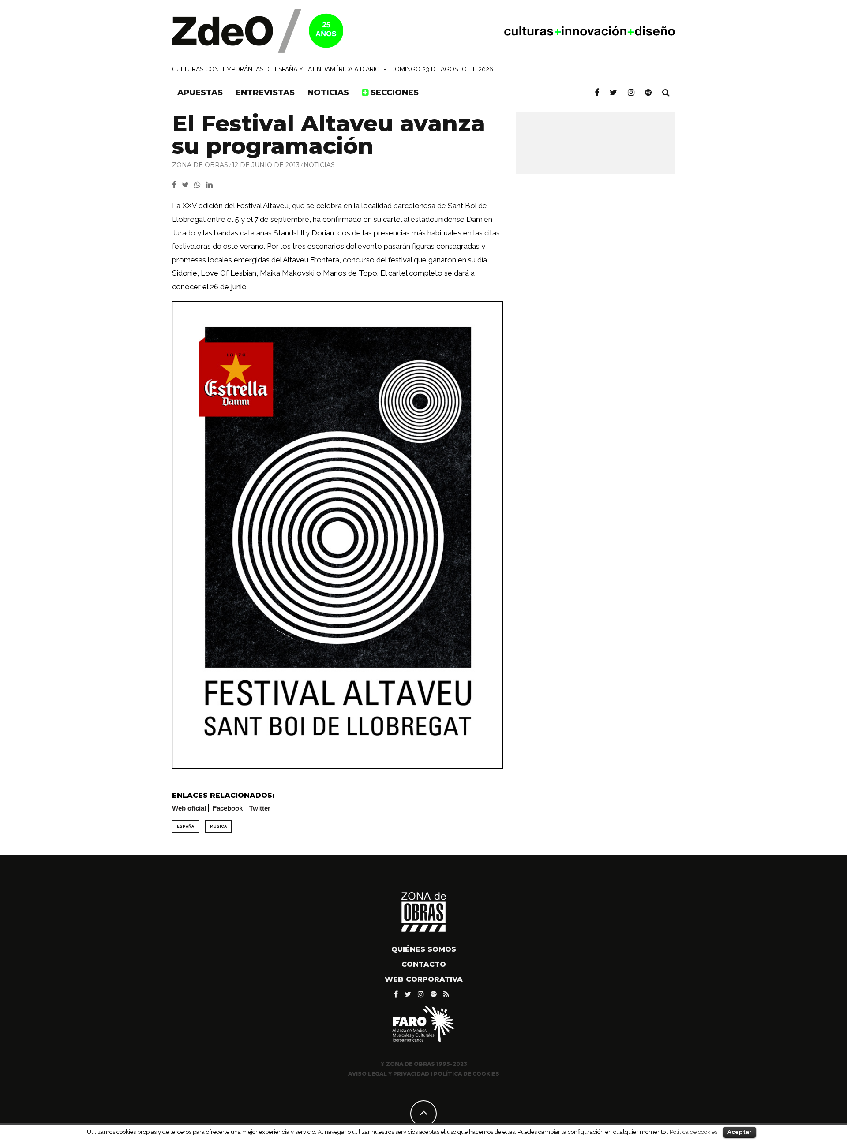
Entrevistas (265, 92)
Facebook (228, 808)
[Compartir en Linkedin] (211, 184)
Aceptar (739, 1132)
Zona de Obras (200, 165)
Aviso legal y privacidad (388, 1073)
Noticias (328, 92)
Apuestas (200, 92)
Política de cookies (693, 1131)
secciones (393, 92)
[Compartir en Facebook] (177, 184)
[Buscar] (666, 92)
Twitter (259, 808)
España (185, 826)
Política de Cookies (466, 1073)
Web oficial (189, 808)
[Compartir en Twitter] (188, 184)
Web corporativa (424, 979)
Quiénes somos (423, 949)
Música (218, 826)
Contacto (423, 964)
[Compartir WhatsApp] (199, 184)
